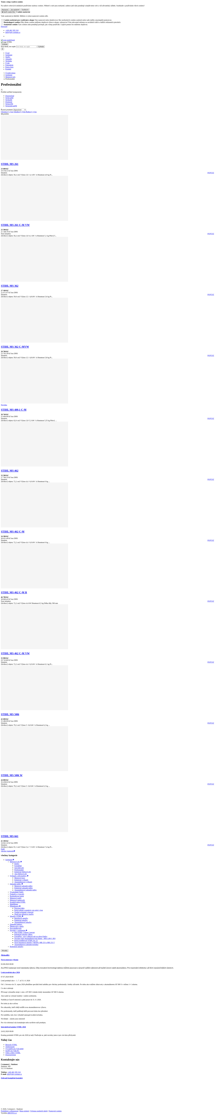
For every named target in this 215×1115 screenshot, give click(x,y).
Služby (7, 57)
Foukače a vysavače (17, 894)
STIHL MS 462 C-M (12, 531)
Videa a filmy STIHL (12, 1053)
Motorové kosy (19, 878)
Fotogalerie (9, 65)
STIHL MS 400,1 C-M (13, 409)
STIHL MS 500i (10, 714)
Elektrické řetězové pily (22, 872)
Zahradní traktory (16, 924)
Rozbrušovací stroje (17, 896)
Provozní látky (19, 908)
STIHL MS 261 (9, 164)
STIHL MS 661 (9, 836)
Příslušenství (14, 906)
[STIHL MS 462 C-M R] (34, 588)
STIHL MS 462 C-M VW (15, 653)
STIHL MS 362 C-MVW (15, 346)
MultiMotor (14, 904)
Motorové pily (15, 862)
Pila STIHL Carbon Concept (24, 932)
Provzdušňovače (16, 928)
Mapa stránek (24, 1111)
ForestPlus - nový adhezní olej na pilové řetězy (30, 936)
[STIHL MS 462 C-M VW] (34, 649)
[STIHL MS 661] (34, 831)
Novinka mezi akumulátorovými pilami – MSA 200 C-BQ (35, 938)
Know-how (9, 67)
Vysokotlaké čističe (16, 892)
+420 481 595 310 (14, 1072)
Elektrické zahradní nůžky (23, 888)
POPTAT (210, 173)
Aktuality (8, 59)
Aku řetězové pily (20, 874)
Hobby (16, 864)
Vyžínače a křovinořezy (18, 876)
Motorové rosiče (15, 898)
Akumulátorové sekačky (23, 922)
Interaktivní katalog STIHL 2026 (13, 1027)
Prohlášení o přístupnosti (9, 1111)
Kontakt (8, 69)
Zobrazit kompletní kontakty (12, 1078)
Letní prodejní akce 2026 (10, 972)
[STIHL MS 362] (34, 281)
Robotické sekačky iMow (23, 934)
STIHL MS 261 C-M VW (15, 224)
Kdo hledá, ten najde (8, 46)
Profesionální (19, 870)
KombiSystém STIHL (18, 902)
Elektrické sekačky (21, 920)
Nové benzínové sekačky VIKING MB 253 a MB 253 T (34, 942)
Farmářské (18, 866)
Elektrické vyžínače (21, 880)
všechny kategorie (7, 851)
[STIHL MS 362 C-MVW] (34, 342)
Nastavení (5, 10)
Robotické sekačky (16, 947)
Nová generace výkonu (9, 960)
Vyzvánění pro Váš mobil (14, 1049)
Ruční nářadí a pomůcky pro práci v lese (28, 910)
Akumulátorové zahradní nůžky (25, 890)
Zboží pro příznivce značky (24, 914)
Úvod (7, 53)
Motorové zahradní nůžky (23, 886)
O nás (7, 63)
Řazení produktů (7, 110)
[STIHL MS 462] (34, 466)
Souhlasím (25, 10)
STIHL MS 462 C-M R (14, 592)
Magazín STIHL (11, 1045)
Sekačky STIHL (16, 916)
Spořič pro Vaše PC (12, 1051)
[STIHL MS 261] (34, 159)
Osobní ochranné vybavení (23, 912)
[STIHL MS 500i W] (34, 770)
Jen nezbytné (15, 10)
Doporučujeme (10, 1055)
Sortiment (8, 55)
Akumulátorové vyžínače (23, 882)
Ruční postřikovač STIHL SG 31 (26, 940)
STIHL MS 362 (9, 285)
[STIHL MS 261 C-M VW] (34, 220)
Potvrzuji (4, 26)
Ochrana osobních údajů (38, 1111)
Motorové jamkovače (17, 900)
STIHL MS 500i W (12, 775)
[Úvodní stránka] (8, 40)
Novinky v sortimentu (18, 930)
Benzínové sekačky (21, 918)
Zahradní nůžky (16, 884)
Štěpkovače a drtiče (17, 926)
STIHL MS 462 (9, 470)
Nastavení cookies (55, 1111)
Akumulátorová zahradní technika (26, 945)
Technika (8, 61)
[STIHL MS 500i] (34, 709)
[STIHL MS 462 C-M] (34, 527)
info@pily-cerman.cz (14, 1074)
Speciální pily (19, 868)
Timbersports (10, 1047)
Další (3, 849)
